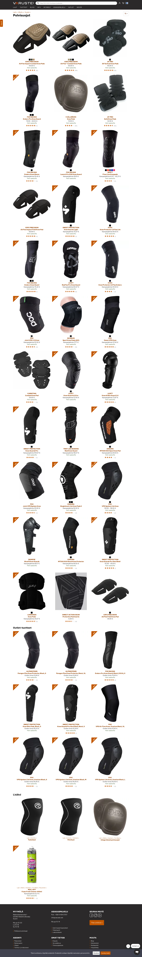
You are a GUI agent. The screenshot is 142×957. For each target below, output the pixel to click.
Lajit (15, 7)
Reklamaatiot (18, 943)
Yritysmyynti (56, 930)
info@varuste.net (57, 918)
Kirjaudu (55, 941)
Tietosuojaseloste (58, 945)
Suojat (27, 12)
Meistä (79, 7)
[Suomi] (127, 3)
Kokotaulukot (95, 943)
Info (39, 7)
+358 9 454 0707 (61, 915)
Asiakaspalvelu (59, 7)
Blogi (92, 941)
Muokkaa (96, 953)
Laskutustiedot (57, 932)
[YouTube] (100, 916)
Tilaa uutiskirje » (96, 923)
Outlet (71, 7)
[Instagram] (95, 916)
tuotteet (23, 7)
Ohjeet (16, 945)
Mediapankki (94, 945)
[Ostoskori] (123, 3)
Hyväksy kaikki (105, 953)
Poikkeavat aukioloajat (20, 931)
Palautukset (17, 941)
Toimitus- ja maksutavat (21, 947)
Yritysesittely (95, 947)
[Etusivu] (23, 3)
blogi (32, 7)
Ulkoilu (21, 12)
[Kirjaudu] (120, 3)
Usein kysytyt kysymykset (60, 928)
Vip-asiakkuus (57, 943)
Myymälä (47, 7)
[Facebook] (91, 916)
